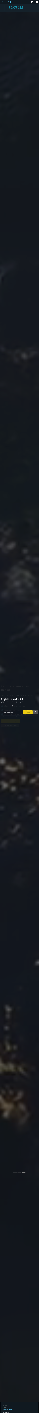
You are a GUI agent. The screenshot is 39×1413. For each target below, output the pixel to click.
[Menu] (35, 8)
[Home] (10, 8)
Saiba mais (6, 2)
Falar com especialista (10, 725)
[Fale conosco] (32, 2)
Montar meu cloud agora (10, 721)
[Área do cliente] (37, 2)
